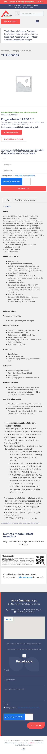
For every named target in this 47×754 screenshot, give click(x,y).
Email (6, 670)
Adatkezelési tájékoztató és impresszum (24, 644)
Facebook (24, 661)
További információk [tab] (25, 200)
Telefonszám (9, 680)
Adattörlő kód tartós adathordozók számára (24, 649)
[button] (37, 21)
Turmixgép (15, 51)
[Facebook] (24, 656)
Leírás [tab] (7, 200)
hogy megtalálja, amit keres (24, 604)
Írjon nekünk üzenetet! (14, 689)
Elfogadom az (23, 707)
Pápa (24, 600)
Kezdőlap (5, 51)
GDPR (6, 705)
